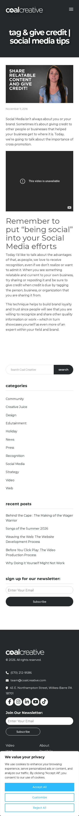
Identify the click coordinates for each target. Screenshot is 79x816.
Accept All (40, 787)
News (10, 439)
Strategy (12, 472)
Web (9, 488)
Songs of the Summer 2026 (27, 528)
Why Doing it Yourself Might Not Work (35, 563)
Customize (39, 797)
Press (10, 447)
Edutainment (16, 423)
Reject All (39, 807)
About (44, 745)
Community (15, 399)
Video (10, 480)
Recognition (15, 456)
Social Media (15, 464)
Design (11, 415)
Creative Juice (16, 407)
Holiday (11, 431)
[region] (39, 783)
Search (63, 369)
